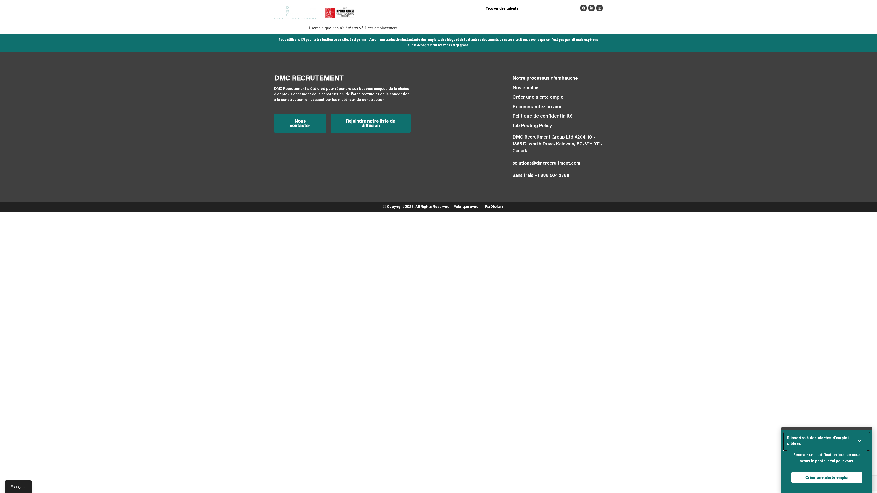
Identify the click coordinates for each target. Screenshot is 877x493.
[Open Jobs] (437, 17)
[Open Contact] (601, 17)
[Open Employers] (470, 17)
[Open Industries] (412, 17)
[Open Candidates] (500, 17)
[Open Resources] (575, 17)
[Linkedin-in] (591, 8)
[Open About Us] (543, 17)
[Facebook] (583, 8)
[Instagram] (599, 8)
